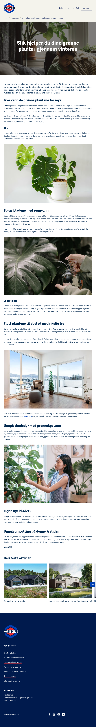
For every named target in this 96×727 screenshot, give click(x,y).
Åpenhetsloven (10, 676)
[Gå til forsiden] (9, 8)
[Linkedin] (63, 714)
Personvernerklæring (12, 667)
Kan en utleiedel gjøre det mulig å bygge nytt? (70, 601)
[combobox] (76, 8)
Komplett (28, 416)
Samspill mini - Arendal (14, 601)
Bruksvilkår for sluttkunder (15, 671)
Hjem (6, 18)
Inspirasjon (15, 18)
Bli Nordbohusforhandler (14, 657)
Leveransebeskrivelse (13, 662)
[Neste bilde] (92, 584)
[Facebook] (49, 714)
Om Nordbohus (10, 653)
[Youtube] (58, 714)
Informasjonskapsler (12, 681)
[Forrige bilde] (3, 584)
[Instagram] (54, 714)
